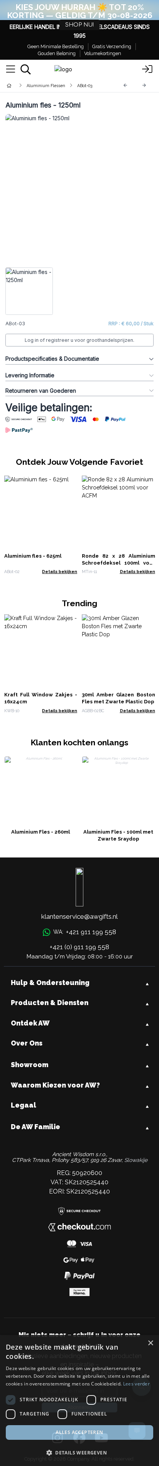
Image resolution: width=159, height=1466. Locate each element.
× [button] (150, 1343)
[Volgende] (144, 85)
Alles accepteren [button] (79, 1432)
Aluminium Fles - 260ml (40, 832)
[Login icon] (147, 69)
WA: (84, 932)
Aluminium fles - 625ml (32, 556)
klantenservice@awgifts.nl (79, 916)
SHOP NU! (79, 25)
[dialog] (79, 1400)
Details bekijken (59, 571)
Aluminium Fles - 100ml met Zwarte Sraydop (118, 835)
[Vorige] (125, 85)
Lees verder (136, 1383)
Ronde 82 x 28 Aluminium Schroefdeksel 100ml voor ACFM (118, 563)
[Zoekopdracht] (25, 69)
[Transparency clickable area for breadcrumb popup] (50, 85)
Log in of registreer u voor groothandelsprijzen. (79, 340)
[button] (79, 1452)
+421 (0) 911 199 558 (79, 947)
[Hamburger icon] (10, 69)
